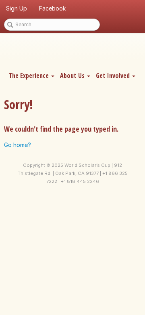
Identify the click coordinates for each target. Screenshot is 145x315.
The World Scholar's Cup (72, 51)
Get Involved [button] (113, 75)
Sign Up (16, 8)
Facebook (52, 8)
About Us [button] (73, 75)
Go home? (17, 144)
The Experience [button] (29, 75)
